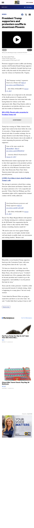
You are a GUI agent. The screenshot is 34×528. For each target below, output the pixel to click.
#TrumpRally (10, 148)
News (4, 14)
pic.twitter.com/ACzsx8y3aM (14, 208)
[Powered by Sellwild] (29, 413)
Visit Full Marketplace (26, 317)
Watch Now (29, 2)
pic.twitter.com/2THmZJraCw (15, 85)
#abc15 (23, 83)
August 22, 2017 (11, 157)
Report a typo (6, 307)
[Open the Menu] (2, 2)
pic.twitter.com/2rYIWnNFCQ (15, 151)
